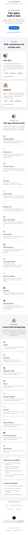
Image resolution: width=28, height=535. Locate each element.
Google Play (8, 530)
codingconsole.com (17, 530)
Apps (7, 3)
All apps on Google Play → (14, 32)
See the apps (14, 27)
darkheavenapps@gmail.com (18, 522)
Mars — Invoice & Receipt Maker (14, 505)
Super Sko (18, 509)
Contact (20, 3)
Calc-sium (11, 3)
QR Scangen (10, 509)
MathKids (16, 3)
